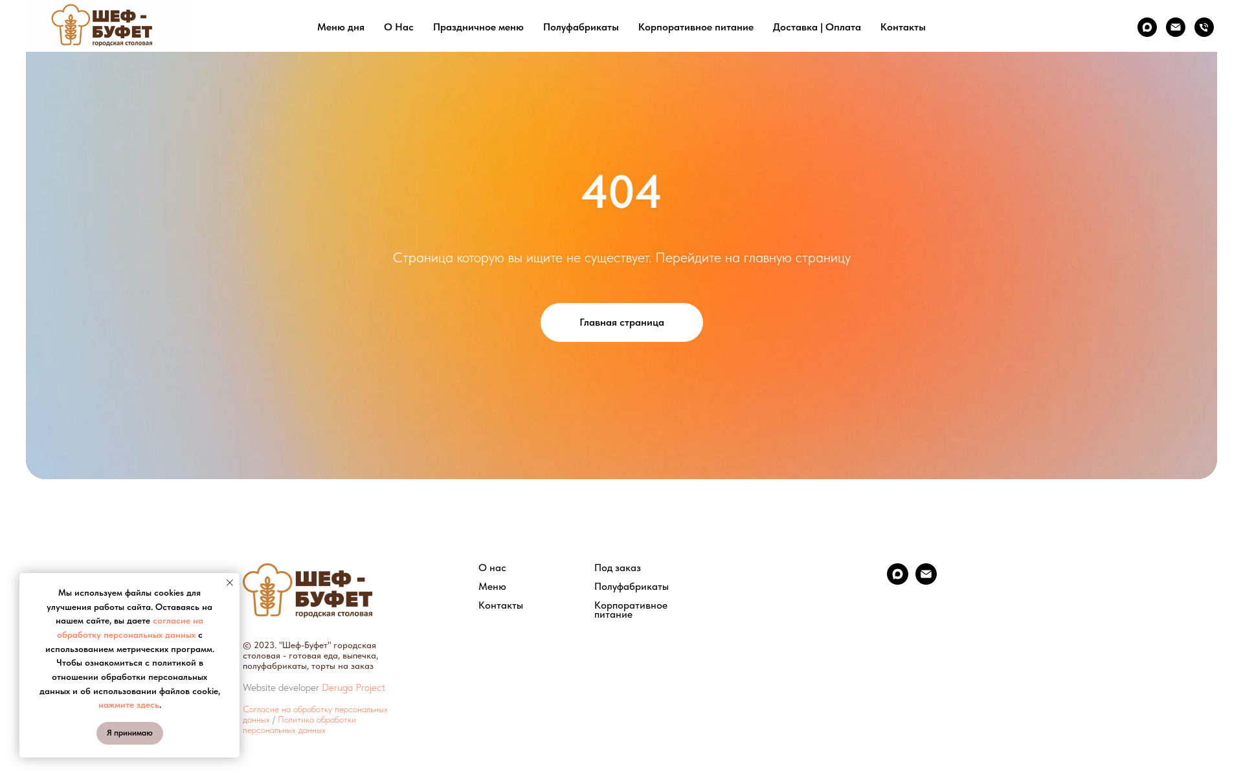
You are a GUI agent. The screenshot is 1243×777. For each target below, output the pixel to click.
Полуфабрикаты (581, 27)
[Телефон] (1204, 27)
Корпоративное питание (696, 27)
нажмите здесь (128, 704)
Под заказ (617, 567)
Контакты (903, 27)
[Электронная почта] (1175, 27)
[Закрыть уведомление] (229, 582)
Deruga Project (353, 687)
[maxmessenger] (1147, 27)
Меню (492, 586)
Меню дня (340, 27)
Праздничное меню (478, 27)
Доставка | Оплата (817, 27)
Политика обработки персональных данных (299, 724)
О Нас (399, 27)
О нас (492, 567)
